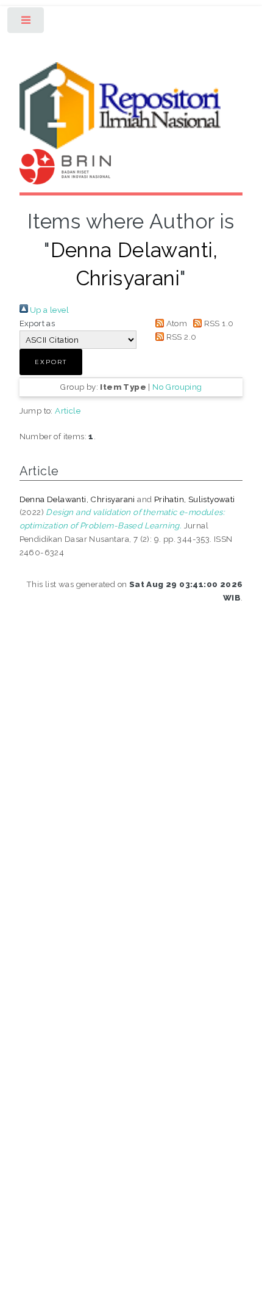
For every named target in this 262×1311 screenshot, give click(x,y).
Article (67, 410)
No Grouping (177, 387)
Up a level (48, 310)
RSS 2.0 (180, 336)
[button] (50, 362)
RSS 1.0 (217, 323)
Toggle (26, 23)
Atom (175, 323)
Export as (37, 323)
